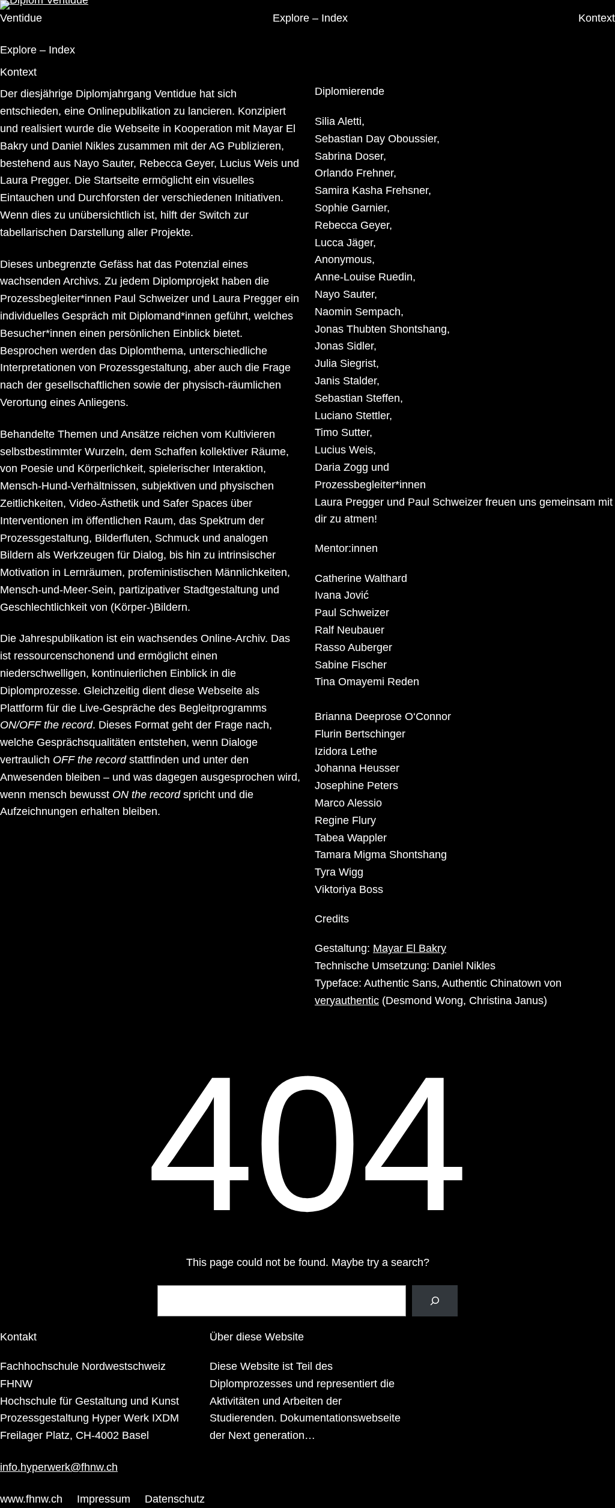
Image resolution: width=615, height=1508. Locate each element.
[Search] (435, 1300)
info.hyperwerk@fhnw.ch (59, 1467)
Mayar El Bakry (409, 948)
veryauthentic (347, 1001)
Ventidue (21, 18)
